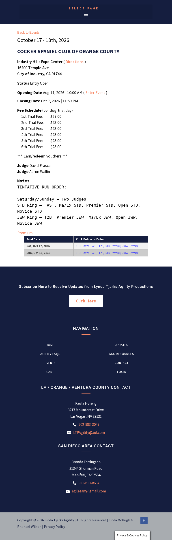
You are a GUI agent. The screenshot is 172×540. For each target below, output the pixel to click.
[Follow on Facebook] (144, 520)
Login (121, 372)
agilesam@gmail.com (89, 491)
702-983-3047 (89, 424)
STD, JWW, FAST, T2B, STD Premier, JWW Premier (107, 246)
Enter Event (95, 92)
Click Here (86, 301)
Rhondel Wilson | (30, 526)
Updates (121, 345)
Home (50, 345)
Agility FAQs (50, 354)
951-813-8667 (89, 483)
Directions (75, 61)
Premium (25, 232)
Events (50, 363)
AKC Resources (121, 354)
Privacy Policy (54, 526)
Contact (122, 363)
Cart (50, 372)
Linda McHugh (120, 520)
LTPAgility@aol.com (89, 432)
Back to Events (28, 32)
